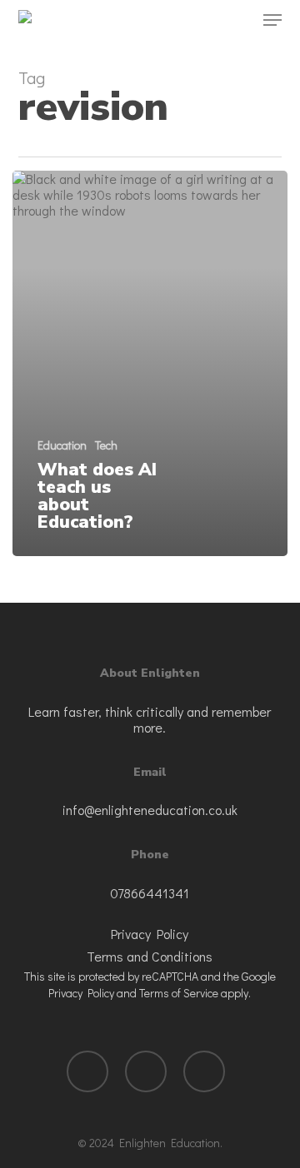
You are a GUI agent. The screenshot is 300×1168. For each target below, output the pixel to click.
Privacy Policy (149, 934)
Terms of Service (178, 993)
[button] (272, 20)
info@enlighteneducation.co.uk (150, 809)
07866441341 (149, 893)
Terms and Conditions (149, 956)
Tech (106, 445)
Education (62, 445)
